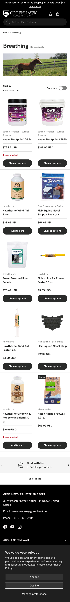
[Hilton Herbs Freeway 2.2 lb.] (52, 390)
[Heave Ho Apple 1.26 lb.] (17, 112)
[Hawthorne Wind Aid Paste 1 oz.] (17, 322)
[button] (57, 13)
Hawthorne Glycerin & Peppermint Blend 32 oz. (17, 417)
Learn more (35, 6)
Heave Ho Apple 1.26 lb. (17, 139)
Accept (34, 577)
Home (6, 33)
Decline (34, 585)
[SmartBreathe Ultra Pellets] (17, 255)
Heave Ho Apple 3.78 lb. (52, 139)
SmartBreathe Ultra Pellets (15, 280)
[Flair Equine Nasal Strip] (52, 322)
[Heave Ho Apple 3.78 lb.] (52, 112)
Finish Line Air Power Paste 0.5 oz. (51, 280)
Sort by (7, 85)
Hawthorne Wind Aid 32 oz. (16, 212)
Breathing (16, 33)
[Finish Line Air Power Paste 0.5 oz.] (52, 255)
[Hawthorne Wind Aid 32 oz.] (17, 187)
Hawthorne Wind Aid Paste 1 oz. (16, 348)
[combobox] (35, 22)
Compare (52, 88)
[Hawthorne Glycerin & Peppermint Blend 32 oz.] (17, 390)
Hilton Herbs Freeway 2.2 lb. (51, 415)
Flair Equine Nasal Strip (52, 346)
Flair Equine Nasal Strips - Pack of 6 (49, 212)
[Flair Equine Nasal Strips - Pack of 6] (52, 187)
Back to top (35, 478)
